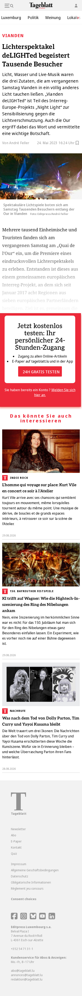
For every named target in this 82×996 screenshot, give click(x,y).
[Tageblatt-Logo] (18, 809)
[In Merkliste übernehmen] (77, 143)
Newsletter (18, 829)
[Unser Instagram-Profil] (23, 918)
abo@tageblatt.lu (23, 970)
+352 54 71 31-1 (22, 949)
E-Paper (16, 841)
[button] (76, 17)
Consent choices (23, 899)
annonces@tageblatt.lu (27, 975)
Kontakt (16, 847)
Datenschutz (19, 876)
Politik (33, 17)
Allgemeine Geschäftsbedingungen (35, 870)
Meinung (53, 17)
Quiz (14, 853)
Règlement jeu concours (27, 888)
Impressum (18, 864)
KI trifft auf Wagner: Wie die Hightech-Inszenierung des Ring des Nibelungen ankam (41, 604)
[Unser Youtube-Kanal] (42, 918)
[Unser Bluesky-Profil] (33, 918)
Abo (13, 835)
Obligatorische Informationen (31, 882)
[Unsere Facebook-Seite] (14, 918)
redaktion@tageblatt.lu (26, 979)
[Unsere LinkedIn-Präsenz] (52, 918)
